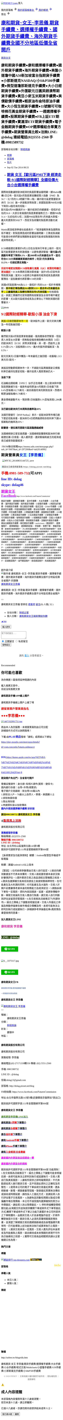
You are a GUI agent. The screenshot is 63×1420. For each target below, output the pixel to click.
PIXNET (13, 1376)
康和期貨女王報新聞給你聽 (33, 616)
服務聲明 (31, 1379)
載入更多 (6, 627)
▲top (3, 621)
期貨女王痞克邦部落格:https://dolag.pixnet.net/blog (26, 467)
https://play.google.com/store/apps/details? (20, 742)
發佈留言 (6, 645)
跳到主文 (6, 58)
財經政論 (25, 149)
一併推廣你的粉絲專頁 (9, 993)
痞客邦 (31, 604)
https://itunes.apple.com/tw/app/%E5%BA (25, 757)
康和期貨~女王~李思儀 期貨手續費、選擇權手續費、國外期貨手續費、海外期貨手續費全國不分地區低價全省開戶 (30, 36)
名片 (9, 162)
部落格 (10, 159)
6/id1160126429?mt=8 (11, 772)
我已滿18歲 (7, 1414)
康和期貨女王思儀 (10, 584)
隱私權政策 (52, 1376)
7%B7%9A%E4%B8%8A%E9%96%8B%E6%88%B (26, 767)
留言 (38, 604)
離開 (17, 1414)
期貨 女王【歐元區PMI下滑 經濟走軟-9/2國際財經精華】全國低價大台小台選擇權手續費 (34, 180)
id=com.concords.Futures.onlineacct (18, 747)
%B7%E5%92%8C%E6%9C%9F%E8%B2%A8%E (25, 762)
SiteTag (57, 1264)
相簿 (9, 155)
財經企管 (24, 612)
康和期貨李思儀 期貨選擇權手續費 (13, 988)
